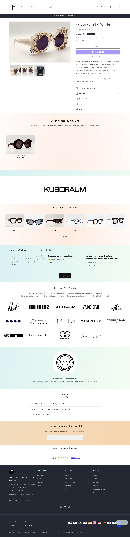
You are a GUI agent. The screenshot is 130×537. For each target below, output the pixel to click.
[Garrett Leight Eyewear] (13, 321)
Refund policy (27, 532)
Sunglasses (40, 482)
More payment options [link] (98, 57)
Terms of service (46, 532)
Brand (39, 478)
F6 (55, 230)
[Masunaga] (91, 321)
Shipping (87, 37)
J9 (95, 230)
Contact (95, 478)
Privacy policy (36, 532)
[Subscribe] (81, 437)
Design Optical (17, 532)
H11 (75, 230)
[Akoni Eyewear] (91, 307)
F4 (14, 230)
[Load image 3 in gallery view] (40, 70)
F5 (34, 230)
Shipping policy (57, 532)
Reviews (65, 276)
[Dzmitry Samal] (117, 321)
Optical (39, 486)
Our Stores (96, 482)
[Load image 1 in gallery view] (15, 70)
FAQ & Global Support (100, 489)
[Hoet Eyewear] (13, 307)
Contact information (68, 532)
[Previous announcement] (10, 16)
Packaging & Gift (70, 482)
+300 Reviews (75, 458)
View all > (65, 237)
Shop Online (41, 475)
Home (67, 475)
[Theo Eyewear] (117, 307)
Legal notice (79, 532)
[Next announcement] (120, 16)
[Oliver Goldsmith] (65, 335)
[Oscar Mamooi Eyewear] (39, 321)
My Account (69, 478)
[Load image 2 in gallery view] (27, 70)
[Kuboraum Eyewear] (65, 307)
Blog (66, 489)
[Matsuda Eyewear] (65, 321)
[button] (42, 7)
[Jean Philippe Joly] (39, 335)
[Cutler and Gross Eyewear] (39, 307)
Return (95, 493)
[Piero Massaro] (91, 335)
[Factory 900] (13, 335)
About (95, 475)
